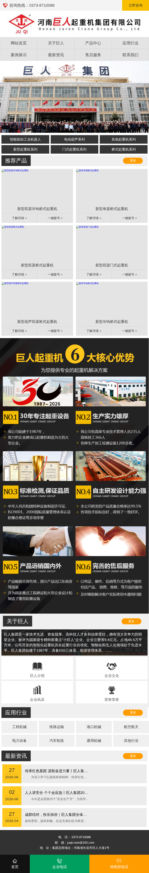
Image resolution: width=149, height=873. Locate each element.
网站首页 (19, 43)
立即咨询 (135, 5)
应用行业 (130, 43)
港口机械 (94, 727)
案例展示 (19, 55)
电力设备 (19, 741)
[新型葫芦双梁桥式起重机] (15, 283)
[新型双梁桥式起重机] (13, 227)
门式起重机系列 (74, 149)
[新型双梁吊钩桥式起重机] (15, 170)
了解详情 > (19, 218)
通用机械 (94, 741)
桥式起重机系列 (124, 149)
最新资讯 (56, 55)
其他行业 (131, 741)
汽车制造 (56, 741)
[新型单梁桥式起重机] (87, 170)
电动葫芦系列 (74, 139)
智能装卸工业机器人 (25, 139)
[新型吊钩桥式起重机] (87, 283)
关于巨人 (56, 43)
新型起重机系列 (25, 149)
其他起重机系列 (124, 139)
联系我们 (130, 55)
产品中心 (93, 43)
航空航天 (131, 727)
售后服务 (93, 55)
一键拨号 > (55, 218)
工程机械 (19, 727)
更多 (133, 160)
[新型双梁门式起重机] (87, 227)
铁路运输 (56, 727)
